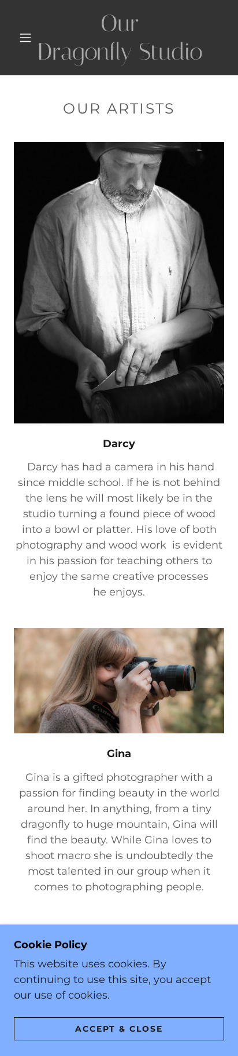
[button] (25, 37)
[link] (120, 37)
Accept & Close (119, 1028)
